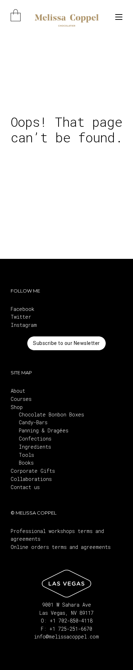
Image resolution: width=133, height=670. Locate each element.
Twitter (21, 316)
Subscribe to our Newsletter (66, 343)
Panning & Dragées (43, 430)
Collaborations (31, 479)
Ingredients (35, 446)
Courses (21, 399)
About (18, 390)
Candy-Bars (33, 422)
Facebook (22, 309)
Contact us (25, 487)
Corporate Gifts (33, 470)
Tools (26, 455)
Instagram (24, 325)
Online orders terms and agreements (61, 547)
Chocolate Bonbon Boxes (51, 414)
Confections (35, 438)
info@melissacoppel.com (66, 636)
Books (26, 462)
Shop (17, 407)
